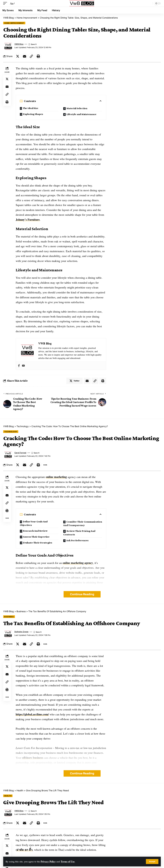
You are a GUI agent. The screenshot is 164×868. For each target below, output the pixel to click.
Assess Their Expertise (36, 536)
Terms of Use (68, 861)
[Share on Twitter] (17, 56)
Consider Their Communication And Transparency (82, 523)
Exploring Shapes (33, 114)
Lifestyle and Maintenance (81, 114)
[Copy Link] (31, 56)
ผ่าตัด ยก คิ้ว (25, 850)
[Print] (38, 56)
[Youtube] (23, 365)
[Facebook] (18, 365)
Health (7, 796)
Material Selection (76, 108)
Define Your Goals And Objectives (34, 523)
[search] (149, 3)
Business (9, 617)
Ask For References (77, 540)
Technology (10, 432)
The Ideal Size (30, 108)
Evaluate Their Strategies (37, 542)
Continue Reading (82, 594)
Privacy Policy (48, 861)
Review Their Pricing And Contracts (79, 533)
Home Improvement (14, 23)
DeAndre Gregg (21, 632)
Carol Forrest (20, 453)
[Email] (24, 56)
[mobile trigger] (6, 3)
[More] (45, 465)
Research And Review (35, 530)
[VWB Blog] (82, 3)
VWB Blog (18, 44)
